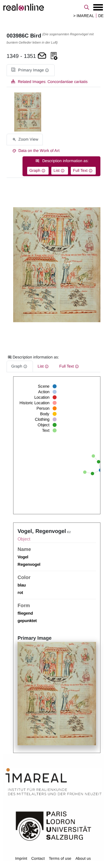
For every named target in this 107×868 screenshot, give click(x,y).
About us (83, 858)
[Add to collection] (54, 56)
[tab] (31, 70)
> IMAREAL (83, 16)
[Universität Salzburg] (53, 825)
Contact (38, 858)
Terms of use (60, 858)
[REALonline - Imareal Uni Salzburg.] (53, 7)
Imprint (21, 858)
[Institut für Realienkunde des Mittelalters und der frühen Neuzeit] (53, 781)
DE (101, 16)
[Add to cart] (42, 56)
